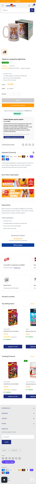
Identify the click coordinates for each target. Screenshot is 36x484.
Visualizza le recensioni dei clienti (14, 137)
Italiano (4, 450)
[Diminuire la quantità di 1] (9, 94)
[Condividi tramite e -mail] (33, 144)
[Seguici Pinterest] (13, 458)
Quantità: (4, 94)
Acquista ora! (17, 267)
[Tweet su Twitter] (29, 144)
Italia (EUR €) (14, 450)
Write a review (18, 245)
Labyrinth (4, 66)
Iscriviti (6, 442)
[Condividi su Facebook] (23, 144)
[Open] (4, 480)
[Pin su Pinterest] (26, 144)
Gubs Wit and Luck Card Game (11, 331)
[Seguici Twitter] (6, 458)
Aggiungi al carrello (13, 346)
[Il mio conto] (29, 5)
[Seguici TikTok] (19, 458)
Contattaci (18, 1)
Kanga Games (7, 329)
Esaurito (18, 100)
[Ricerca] (32, 10)
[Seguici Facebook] (3, 458)
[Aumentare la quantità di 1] (19, 94)
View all (32, 303)
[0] (33, 5)
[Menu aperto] (2, 5)
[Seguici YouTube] (16, 458)
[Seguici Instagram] (9, 458)
